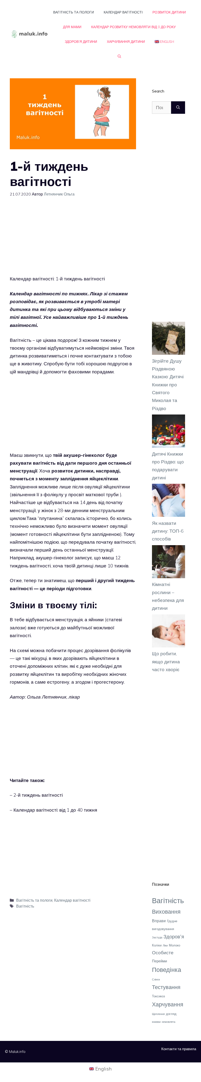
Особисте (163, 952)
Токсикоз (158, 996)
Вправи (159, 920)
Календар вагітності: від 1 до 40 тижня (55, 810)
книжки (156, 1022)
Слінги (156, 979)
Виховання (166, 911)
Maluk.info (17, 1051)
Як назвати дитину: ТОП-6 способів (168, 531)
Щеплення (158, 1014)
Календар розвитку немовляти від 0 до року (133, 27)
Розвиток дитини (169, 12)
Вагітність (25, 906)
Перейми (159, 961)
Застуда (157, 937)
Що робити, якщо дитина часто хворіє (166, 661)
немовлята (168, 1022)
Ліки (165, 945)
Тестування (166, 987)
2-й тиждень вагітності (38, 795)
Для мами (72, 27)
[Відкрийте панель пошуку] (119, 56)
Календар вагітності (123, 12)
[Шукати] (178, 107)
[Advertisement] (73, 240)
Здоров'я (173, 936)
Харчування (167, 1004)
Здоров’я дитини (81, 41)
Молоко (174, 945)
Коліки (157, 945)
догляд (171, 1014)
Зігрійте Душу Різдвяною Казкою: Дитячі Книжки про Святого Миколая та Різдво (168, 384)
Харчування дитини (126, 41)
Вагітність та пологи (73, 12)
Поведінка (166, 969)
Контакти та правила (178, 1049)
